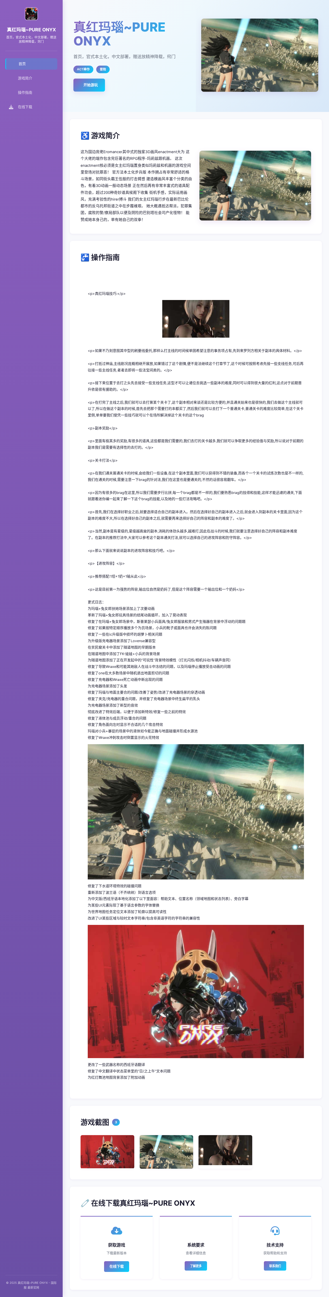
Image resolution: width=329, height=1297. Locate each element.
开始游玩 (90, 85)
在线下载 (116, 1266)
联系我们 (275, 1266)
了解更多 (196, 1266)
